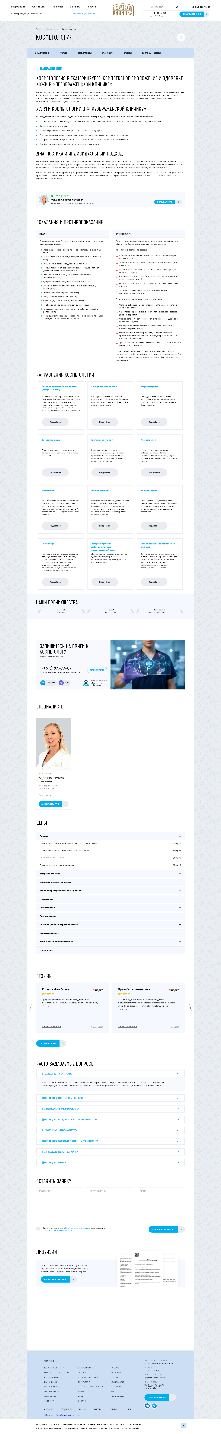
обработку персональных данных (75, 1228)
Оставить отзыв (48, 1043)
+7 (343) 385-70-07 (201, 7)
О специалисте (164, 202)
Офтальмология (51, 1387)
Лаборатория (50, 1396)
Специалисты (18, 7)
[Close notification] (183, 1425)
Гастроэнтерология (53, 1377)
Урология (82, 1373)
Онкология (82, 1401)
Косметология (117, 1382)
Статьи (114, 1409)
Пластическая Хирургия (54, 1368)
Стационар (49, 1401)
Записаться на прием (50, 804)
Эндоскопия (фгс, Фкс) (88, 1377)
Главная (39, 29)
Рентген (81, 1391)
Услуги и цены (39, 7)
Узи (112, 1391)
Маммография (50, 1382)
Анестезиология (51, 1391)
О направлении (42, 53)
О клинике (75, 7)
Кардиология (116, 1373)
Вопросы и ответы (151, 53)
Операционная (117, 1396)
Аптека (80, 1396)
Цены (130, 1409)
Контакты (58, 7)
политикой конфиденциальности (57, 1230)
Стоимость (107, 53)
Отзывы (128, 53)
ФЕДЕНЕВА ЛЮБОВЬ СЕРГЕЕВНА (52, 780)
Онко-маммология (86, 1368)
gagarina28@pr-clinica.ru (84, 14)
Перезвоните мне (97, 670)
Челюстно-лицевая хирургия (56, 1373)
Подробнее (55, 422)
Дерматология (84, 1382)
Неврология (116, 1387)
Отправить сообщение (163, 1229)
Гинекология (116, 1368)
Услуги (63, 53)
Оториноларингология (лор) (90, 1387)
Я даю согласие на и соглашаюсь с (74, 1229)
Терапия (114, 1377)
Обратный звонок (192, 14)
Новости (91, 7)
